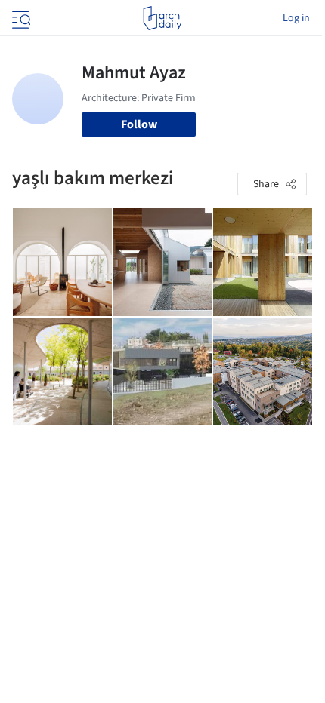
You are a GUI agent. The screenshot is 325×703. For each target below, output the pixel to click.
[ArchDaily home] (162, 18)
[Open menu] (19, 18)
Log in (296, 18)
